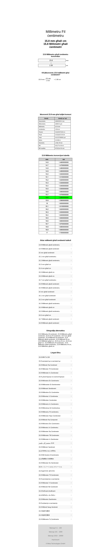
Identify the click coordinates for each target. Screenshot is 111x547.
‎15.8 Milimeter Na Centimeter (49, 431)
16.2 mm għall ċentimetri (47, 299)
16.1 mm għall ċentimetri (47, 296)
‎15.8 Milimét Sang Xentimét (48, 507)
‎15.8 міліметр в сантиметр (48, 503)
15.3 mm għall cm (45, 264)
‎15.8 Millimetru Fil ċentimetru (49, 412)
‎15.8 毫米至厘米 (44, 515)
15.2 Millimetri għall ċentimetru (49, 260)
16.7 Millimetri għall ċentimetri (49, 319)
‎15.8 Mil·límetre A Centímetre (49, 455)
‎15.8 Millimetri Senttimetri (47, 388)
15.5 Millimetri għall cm (46, 272)
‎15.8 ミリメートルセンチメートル (50, 467)
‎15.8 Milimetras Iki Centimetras (49, 408)
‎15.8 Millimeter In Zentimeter (48, 373)
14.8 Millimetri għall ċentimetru (49, 245)
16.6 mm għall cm (45, 315)
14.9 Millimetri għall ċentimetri (49, 249)
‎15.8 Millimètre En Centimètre (49, 392)
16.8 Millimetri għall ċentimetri (49, 323)
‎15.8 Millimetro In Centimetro (49, 404)
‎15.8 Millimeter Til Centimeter (49, 475)
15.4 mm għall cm (45, 268)
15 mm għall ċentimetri (46, 253)
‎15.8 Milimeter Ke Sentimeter (49, 463)
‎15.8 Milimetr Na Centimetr (48, 365)
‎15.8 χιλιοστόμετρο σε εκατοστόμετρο (51, 377)
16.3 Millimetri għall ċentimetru (49, 303)
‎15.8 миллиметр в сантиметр (49, 479)
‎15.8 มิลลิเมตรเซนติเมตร (47, 491)
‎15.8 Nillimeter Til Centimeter (49, 369)
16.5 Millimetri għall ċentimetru (49, 311)
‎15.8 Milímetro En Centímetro (49, 380)
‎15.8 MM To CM (44, 357)
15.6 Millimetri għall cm (46, 276)
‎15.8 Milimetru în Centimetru (48, 427)
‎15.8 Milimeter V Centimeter (48, 483)
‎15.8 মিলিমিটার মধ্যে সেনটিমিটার (47, 451)
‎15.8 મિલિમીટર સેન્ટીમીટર (47, 495)
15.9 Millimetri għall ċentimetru (49, 288)
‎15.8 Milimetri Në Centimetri (48, 487)
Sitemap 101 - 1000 (55, 532)
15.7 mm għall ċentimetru (47, 280)
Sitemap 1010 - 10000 (55, 536)
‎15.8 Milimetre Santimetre (47, 499)
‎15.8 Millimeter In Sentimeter (48, 439)
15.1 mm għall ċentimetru (47, 256)
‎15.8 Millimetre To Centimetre (49, 519)
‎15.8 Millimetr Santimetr (47, 447)
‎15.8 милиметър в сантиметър (49, 361)
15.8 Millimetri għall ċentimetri (49, 284)
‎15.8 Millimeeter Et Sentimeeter (49, 384)
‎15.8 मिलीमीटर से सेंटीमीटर (46, 459)
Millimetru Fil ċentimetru (55, 34)
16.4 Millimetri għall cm (46, 307)
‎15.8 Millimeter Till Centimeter (49, 435)
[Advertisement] (55, 13)
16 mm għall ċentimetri (46, 292)
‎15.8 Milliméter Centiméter (48, 400)
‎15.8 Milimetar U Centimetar (48, 396)
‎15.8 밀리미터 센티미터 (47, 471)
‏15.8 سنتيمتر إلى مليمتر (46, 443)
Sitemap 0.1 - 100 (55, 528)
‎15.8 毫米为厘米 (44, 511)
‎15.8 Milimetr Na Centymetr (48, 420)
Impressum (55, 539)
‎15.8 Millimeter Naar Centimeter (50, 416)
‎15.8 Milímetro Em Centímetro (49, 423)
